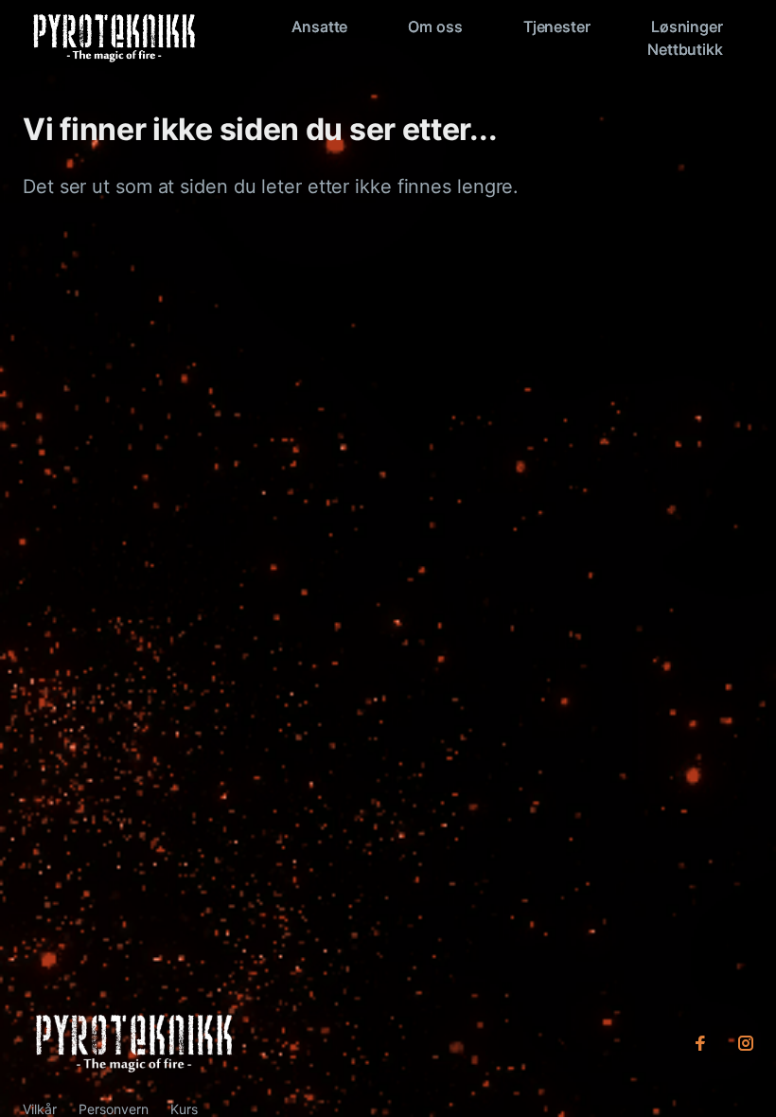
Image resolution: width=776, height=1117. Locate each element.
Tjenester (557, 26)
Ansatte (319, 26)
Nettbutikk (685, 49)
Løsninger (687, 26)
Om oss (435, 26)
